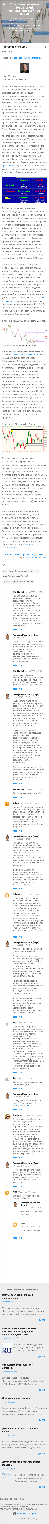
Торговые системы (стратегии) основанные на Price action (24, 9)
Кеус (5, 129)
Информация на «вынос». (16, 1398)
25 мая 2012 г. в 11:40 (22, 945)
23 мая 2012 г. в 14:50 (33, 592)
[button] (45, 47)
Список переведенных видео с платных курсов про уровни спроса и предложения (19, 1331)
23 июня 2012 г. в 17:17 (22, 1097)
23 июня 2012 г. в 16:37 (25, 1023)
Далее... (42, 1320)
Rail (14, 1022)
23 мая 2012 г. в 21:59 (33, 789)
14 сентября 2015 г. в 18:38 (31, 1226)
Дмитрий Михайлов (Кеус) (26, 635)
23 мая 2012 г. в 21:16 (33, 671)
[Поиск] (45, 5)
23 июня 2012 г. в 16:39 (25, 1078)
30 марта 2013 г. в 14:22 (32, 1115)
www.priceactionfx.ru (37, 557)
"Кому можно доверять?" (27, 1104)
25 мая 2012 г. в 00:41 (31, 894)
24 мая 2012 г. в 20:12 (22, 839)
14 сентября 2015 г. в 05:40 (28, 1192)
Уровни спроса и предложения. (26, 58)
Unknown (17, 803)
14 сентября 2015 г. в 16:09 (31, 1208)
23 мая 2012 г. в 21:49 (22, 697)
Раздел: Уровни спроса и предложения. (24, 554)
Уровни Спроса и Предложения (18, 581)
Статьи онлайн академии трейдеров (21, 571)
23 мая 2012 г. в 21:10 (22, 638)
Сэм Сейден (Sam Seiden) (15, 576)
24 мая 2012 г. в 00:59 (31, 803)
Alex (15, 1192)
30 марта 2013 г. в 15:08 (22, 1166)
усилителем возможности (26, 354)
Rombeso (17, 1115)
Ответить (17, 630)
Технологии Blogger (26, 1513)
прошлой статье (10, 165)
